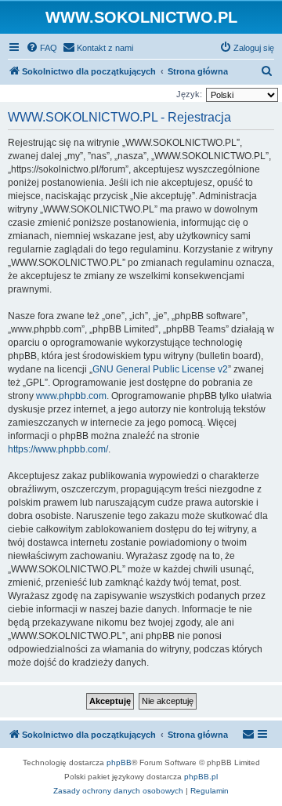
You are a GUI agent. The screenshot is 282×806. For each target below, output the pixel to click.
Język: (189, 94)
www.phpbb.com (71, 395)
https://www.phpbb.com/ (58, 449)
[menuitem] (41, 47)
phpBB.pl (201, 776)
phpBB (119, 762)
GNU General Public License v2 (160, 369)
